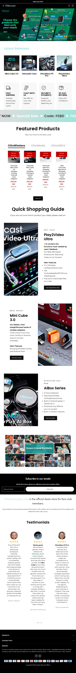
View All (38, 198)
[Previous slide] (35, 623)
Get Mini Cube (16, 357)
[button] (3, 5)
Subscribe (50, 489)
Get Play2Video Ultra (52, 287)
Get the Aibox (50, 418)
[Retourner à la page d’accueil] (10, 6)
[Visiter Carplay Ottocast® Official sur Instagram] (39, 657)
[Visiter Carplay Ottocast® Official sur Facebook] (36, 657)
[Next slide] (41, 623)
